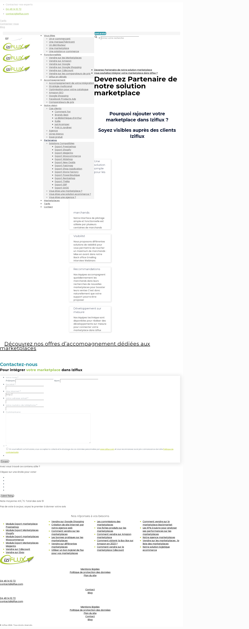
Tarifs (3, 20)
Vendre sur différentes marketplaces (64, 545)
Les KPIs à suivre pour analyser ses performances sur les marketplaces (160, 531)
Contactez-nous (9, 24)
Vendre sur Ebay (15, 552)
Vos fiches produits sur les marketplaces (111, 529)
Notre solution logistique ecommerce (156, 548)
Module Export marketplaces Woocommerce (22, 538)
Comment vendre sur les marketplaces (65, 532)
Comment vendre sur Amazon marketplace (114, 536)
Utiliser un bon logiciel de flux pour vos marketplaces (67, 551)
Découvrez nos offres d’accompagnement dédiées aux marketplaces (75, 346)
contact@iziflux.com (17, 13)
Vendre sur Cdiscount (18, 549)
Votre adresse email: (17, 398)
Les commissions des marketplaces (108, 523)
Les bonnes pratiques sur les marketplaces (67, 539)
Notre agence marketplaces (159, 537)
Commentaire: (13, 412)
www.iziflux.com (107, 449)
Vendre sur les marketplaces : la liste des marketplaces (161, 542)
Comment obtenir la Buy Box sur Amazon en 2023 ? (115, 542)
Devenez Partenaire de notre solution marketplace (123, 70)
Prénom (10, 380)
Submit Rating (7, 496)
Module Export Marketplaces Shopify (22, 532)
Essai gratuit (100, 33)
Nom (57, 380)
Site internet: (13, 391)
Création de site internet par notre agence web (67, 526)
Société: (11, 384)
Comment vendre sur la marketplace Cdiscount (110, 548)
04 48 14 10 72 (13, 9)
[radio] (93, 477)
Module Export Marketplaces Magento (22, 544)
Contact (90, 589)
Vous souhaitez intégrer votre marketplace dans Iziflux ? (126, 73)
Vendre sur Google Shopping (67, 521)
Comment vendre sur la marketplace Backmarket (157, 523)
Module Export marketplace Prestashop (22, 525)
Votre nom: (12, 377)
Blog (2, 27)
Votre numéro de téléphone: (21, 405)
